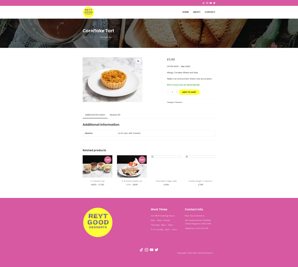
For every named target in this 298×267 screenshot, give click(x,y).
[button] (138, 61)
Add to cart (189, 92)
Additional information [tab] (95, 114)
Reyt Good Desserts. (203, 253)
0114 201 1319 (202, 228)
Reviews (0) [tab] (115, 114)
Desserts (178, 102)
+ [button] (176, 92)
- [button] (168, 92)
